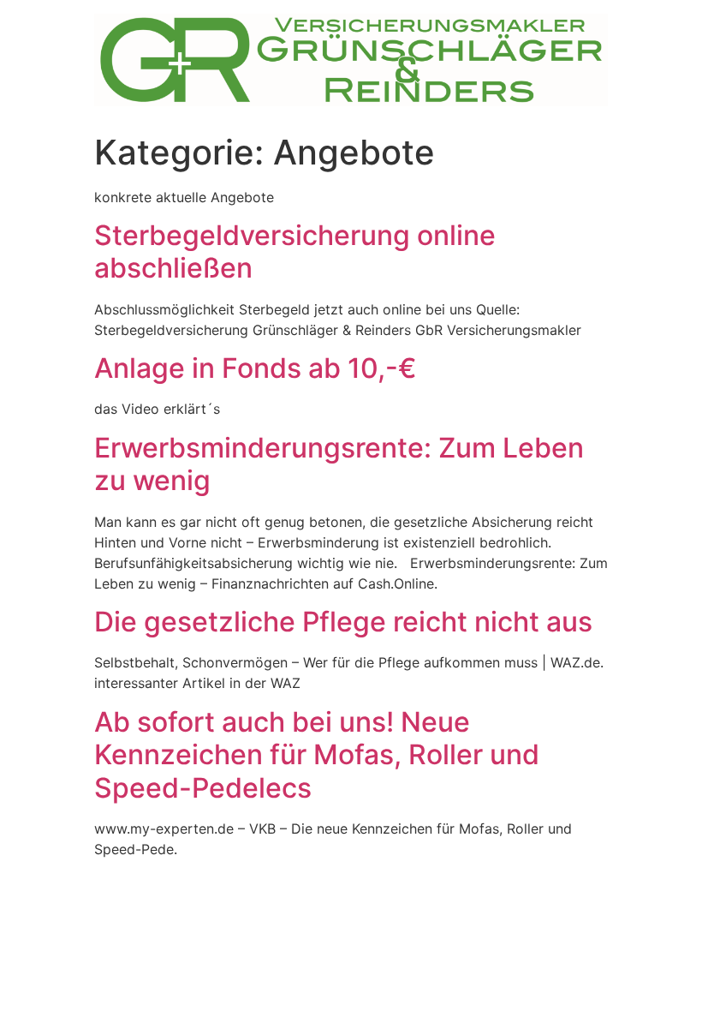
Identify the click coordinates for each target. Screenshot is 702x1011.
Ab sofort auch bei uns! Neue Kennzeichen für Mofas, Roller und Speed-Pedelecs (316, 755)
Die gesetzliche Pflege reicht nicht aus (343, 621)
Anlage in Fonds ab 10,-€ (255, 368)
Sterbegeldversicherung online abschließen (295, 251)
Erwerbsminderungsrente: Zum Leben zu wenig (339, 464)
